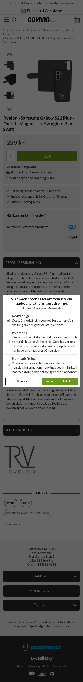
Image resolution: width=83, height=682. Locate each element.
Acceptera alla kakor (60, 381)
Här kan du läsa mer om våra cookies (42, 308)
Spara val (23, 381)
